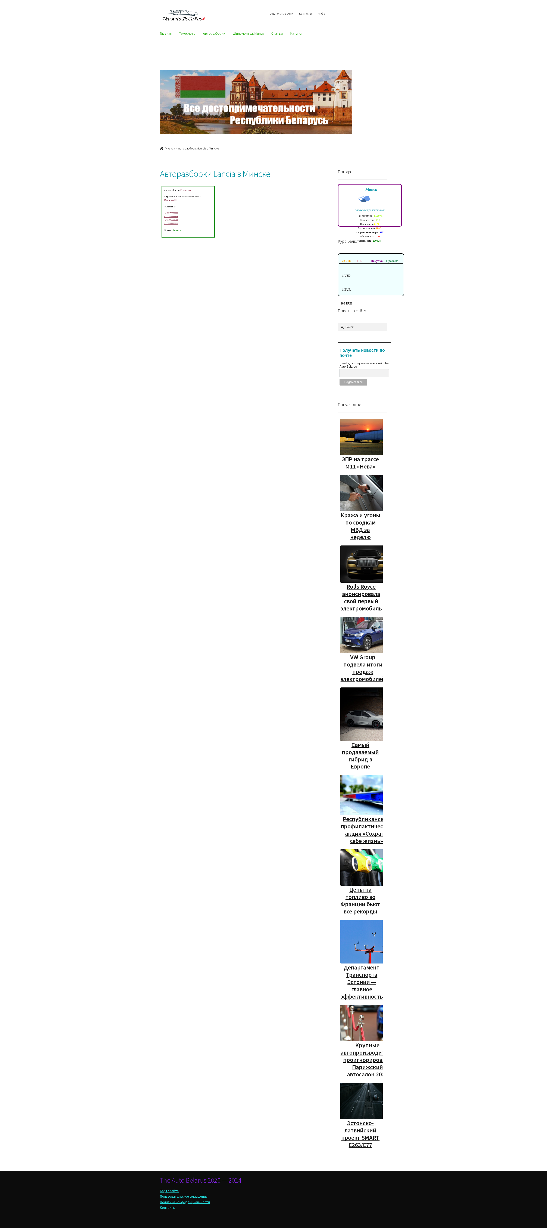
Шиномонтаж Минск (248, 33)
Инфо (321, 13)
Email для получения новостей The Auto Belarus (364, 364)
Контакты (305, 13)
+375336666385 (171, 223)
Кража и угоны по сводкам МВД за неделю (360, 526)
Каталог (296, 33)
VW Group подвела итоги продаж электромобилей (363, 668)
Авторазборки (214, 33)
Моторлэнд (185, 190)
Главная (166, 33)
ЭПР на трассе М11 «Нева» (360, 462)
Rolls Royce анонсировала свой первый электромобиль (361, 597)
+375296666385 (171, 220)
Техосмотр (187, 33)
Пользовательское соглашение (183, 1196)
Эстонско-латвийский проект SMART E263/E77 (360, 1134)
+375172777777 (171, 213)
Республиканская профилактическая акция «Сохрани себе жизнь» (367, 830)
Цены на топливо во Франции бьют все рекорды (360, 900)
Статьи (277, 33)
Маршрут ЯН (170, 200)
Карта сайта (169, 1191)
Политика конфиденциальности (185, 1202)
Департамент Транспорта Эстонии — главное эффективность (362, 981)
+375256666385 (171, 216)
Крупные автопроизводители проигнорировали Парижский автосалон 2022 (367, 1059)
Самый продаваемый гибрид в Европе (360, 755)
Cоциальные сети (281, 13)
